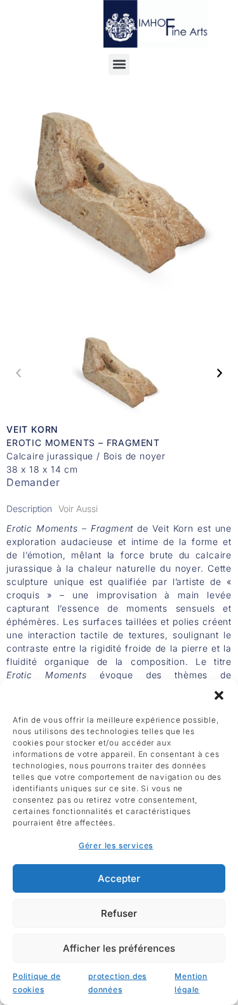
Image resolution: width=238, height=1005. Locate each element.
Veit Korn (32, 429)
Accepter (119, 878)
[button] (219, 695)
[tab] (29, 508)
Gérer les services (116, 845)
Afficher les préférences (119, 948)
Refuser (119, 913)
